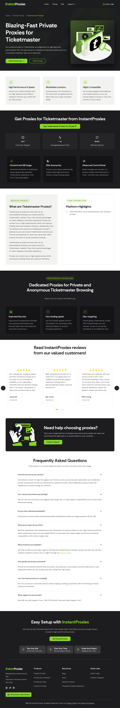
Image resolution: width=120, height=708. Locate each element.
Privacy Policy (71, 703)
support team (65, 553)
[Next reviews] (117, 388)
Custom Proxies (40, 686)
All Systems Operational (20, 694)
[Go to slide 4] (62, 409)
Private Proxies (18, 15)
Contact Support (97, 678)
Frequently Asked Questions (73, 686)
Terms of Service (87, 703)
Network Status (68, 682)
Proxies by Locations (42, 678)
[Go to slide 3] (60, 409)
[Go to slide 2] (58, 409)
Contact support (53, 442)
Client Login (109, 4)
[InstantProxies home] (15, 4)
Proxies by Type (40, 682)
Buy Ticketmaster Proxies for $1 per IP (60, 126)
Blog (64, 673)
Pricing (54, 4)
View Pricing (37, 61)
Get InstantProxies (60, 639)
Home (47, 4)
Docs (64, 678)
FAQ (62, 4)
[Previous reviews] (3, 388)
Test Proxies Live (15, 61)
